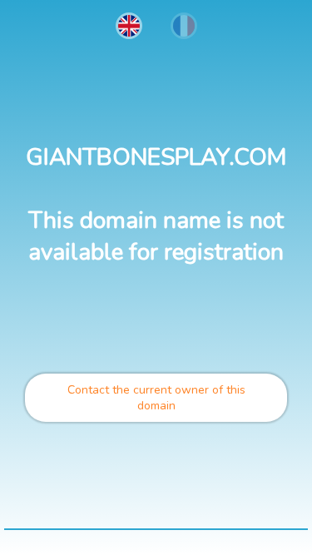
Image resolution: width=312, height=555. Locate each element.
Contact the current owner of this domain (156, 398)
